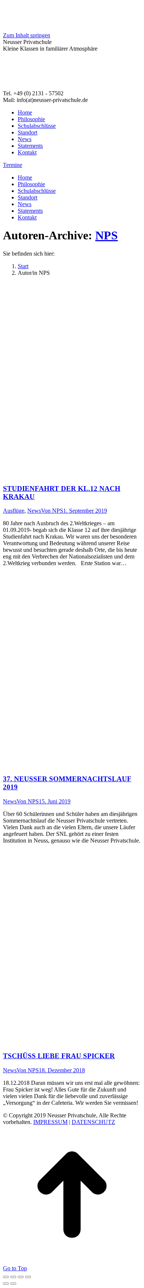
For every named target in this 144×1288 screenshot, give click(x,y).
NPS (106, 235)
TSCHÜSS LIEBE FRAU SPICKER (59, 1056)
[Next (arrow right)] (13, 1283)
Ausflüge (13, 511)
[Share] (13, 1277)
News (34, 511)
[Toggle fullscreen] (21, 1277)
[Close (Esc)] (6, 1277)
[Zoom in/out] (28, 1277)
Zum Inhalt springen (26, 35)
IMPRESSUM (50, 1122)
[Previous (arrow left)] (6, 1283)
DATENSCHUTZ (93, 1122)
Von (52, 511)
